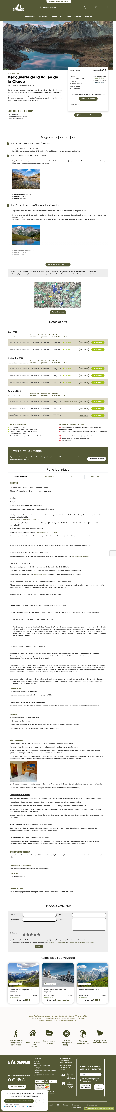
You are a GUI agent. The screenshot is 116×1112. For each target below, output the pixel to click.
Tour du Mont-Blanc (65, 1065)
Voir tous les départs (88, 99)
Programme (13, 129)
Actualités (37, 1067)
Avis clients (37, 1063)
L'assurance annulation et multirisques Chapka (45, 1071)
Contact (36, 1062)
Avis (61, 920)
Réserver (80, 130)
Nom (12, 915)
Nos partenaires (38, 1069)
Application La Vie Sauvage (42, 1065)
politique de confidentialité (57, 942)
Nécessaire (9, 1106)
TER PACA (53, 532)
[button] (99, 7)
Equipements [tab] (72, 477)
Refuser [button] (40, 1101)
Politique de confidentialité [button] (30, 1096)
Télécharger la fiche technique (89, 115)
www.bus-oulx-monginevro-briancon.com (24, 519)
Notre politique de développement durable (44, 1075)
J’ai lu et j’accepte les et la (91, 1080)
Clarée (16, 73)
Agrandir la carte (58, 312)
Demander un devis (96, 130)
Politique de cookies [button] (16, 1096)
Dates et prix (24, 129)
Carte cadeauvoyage (70, 1085)
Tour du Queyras (64, 1060)
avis (45, 129)
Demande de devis (17, 1087)
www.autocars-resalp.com (81, 556)
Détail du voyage (36, 129)
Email (62, 915)
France (10, 73)
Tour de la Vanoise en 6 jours (89, 990)
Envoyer (38, 946)
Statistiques (20, 1106)
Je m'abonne (99, 1087)
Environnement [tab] (48, 477)
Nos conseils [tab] (96, 477)
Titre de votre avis (14, 921)
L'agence (88, 16)
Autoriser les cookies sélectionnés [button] (19, 1101)
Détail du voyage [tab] (21, 477)
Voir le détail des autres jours (58, 264)
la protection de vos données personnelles (80, 942)
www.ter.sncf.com (41, 532)
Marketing (31, 1106)
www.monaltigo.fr (40, 574)
